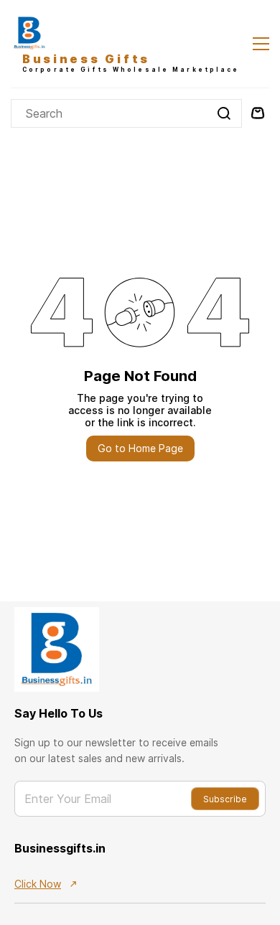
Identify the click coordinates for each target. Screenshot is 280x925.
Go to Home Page (140, 448)
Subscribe (225, 799)
